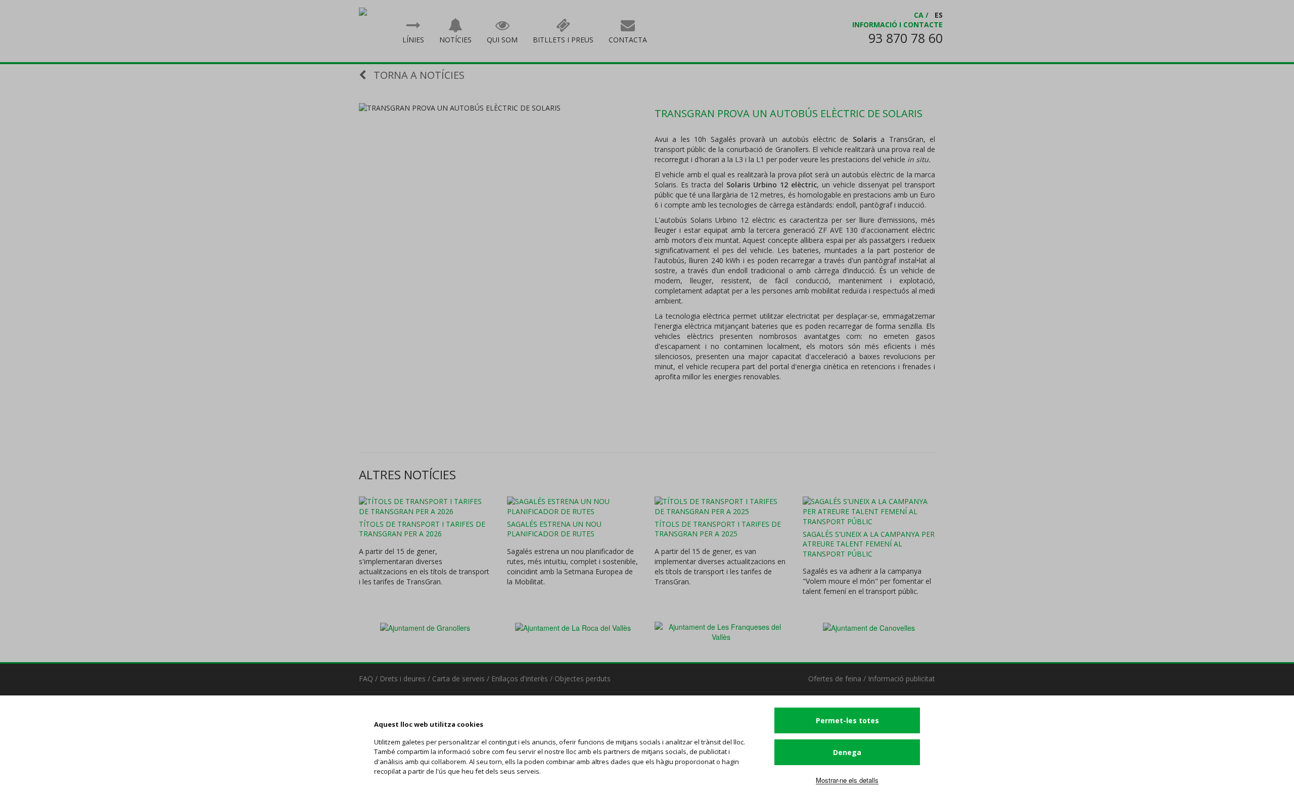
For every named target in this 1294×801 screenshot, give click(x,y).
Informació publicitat (901, 678)
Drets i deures (403, 678)
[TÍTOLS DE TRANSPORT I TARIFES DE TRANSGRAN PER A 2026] (425, 506)
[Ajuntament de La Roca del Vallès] (573, 627)
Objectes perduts (582, 678)
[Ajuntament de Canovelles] (869, 627)
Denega (847, 752)
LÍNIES (413, 39)
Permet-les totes (847, 720)
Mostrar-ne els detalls (847, 780)
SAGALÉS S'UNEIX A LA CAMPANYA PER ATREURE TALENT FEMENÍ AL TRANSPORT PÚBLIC (869, 544)
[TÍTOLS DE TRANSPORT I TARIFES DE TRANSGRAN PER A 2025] (721, 506)
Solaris (864, 139)
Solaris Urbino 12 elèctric (771, 184)
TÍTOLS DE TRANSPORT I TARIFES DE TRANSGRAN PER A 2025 (718, 528)
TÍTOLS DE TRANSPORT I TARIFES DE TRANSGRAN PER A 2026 (422, 528)
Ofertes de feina (834, 678)
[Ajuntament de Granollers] (425, 627)
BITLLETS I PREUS (563, 39)
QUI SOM (502, 39)
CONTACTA (628, 39)
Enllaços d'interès (519, 678)
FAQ (366, 678)
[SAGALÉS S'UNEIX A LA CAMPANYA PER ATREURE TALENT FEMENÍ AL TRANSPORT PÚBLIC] (869, 511)
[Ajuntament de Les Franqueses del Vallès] (721, 631)
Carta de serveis (458, 678)
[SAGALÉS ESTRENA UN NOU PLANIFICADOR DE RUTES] (573, 506)
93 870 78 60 (905, 37)
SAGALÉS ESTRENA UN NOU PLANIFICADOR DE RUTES (554, 528)
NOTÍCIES (455, 39)
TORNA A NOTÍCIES (418, 75)
